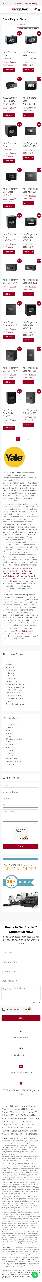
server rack (6, 1247)
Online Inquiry (31, 3)
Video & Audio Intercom (13, 761)
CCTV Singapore (27, 1172)
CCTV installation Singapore (26, 1259)
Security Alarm (10, 764)
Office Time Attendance (13, 695)
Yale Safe (11, 667)
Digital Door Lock (11, 681)
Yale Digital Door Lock (15, 690)
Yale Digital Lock (25, 1265)
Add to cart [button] (8, 70)
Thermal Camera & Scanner (15, 704)
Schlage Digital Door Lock (16, 687)
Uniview (10, 736)
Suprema (11, 753)
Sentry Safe (16, 1243)
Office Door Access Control (15, 739)
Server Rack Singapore (23, 1274)
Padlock (8, 701)
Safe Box (9, 664)
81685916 (18, 3)
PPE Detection (32, 1134)
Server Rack (10, 662)
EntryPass (11, 750)
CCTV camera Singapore (11, 1153)
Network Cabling (11, 758)
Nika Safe (11, 673)
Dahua (10, 730)
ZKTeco (10, 744)
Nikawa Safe (12, 676)
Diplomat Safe (12, 670)
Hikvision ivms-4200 (27, 1112)
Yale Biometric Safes (14, 576)
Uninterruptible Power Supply (15, 693)
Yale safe (9, 1243)
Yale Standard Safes (20, 571)
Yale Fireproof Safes (24, 573)
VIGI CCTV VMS (24, 1115)
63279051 (7, 3)
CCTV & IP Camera (12, 725)
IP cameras (21, 1191)
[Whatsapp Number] (21, 1049)
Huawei (10, 733)
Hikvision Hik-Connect (23, 1109)
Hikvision (11, 728)
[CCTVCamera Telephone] (21, 1031)
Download (6, 1109)
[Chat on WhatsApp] (35, 1275)
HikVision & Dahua (13, 1188)
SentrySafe (11, 679)
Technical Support (10, 1106)
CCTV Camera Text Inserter (14, 698)
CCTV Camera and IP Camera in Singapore (28, 1272)
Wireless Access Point (13, 756)
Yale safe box (13, 1267)
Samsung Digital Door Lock (16, 684)
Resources (18, 1118)
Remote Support (29, 1106)
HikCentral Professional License (17, 1276)
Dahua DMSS (8, 1115)
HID (9, 747)
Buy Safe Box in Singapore (9, 1274)
